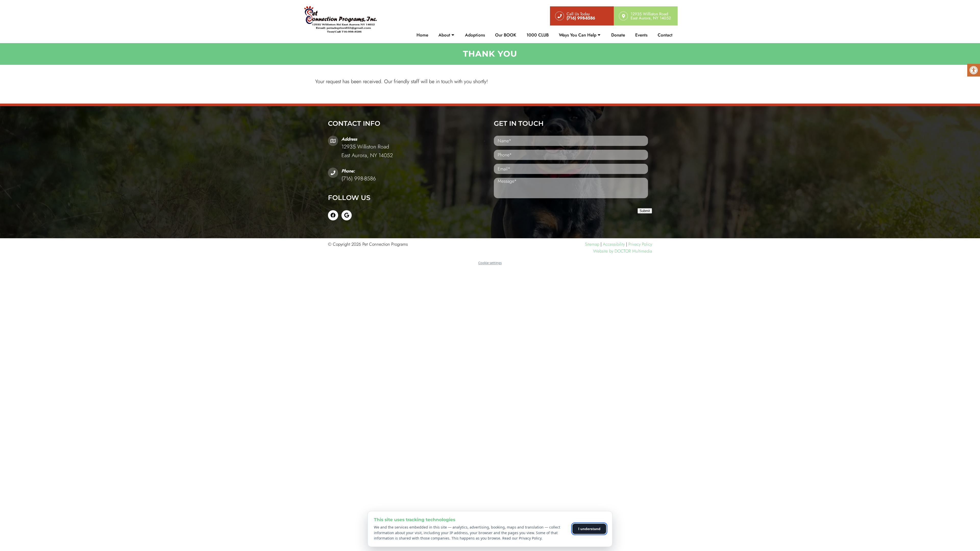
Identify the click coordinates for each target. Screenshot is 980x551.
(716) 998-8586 (358, 178)
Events (641, 35)
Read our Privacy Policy (521, 538)
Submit (645, 211)
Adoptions (475, 35)
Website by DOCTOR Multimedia (622, 251)
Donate (618, 35)
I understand (589, 529)
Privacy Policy (640, 244)
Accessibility (614, 244)
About (444, 35)
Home (422, 35)
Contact (665, 35)
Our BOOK (505, 35)
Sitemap (592, 244)
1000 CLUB (537, 35)
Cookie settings (490, 262)
